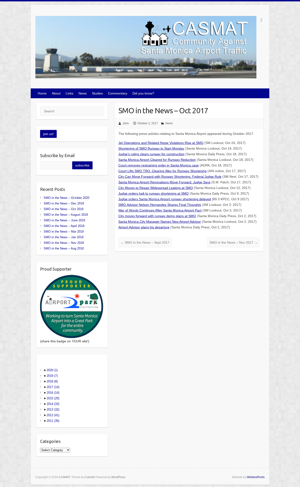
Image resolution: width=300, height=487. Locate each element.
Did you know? (143, 93)
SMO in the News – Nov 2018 (64, 243)
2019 (52, 376)
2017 (53, 387)
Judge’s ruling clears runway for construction (151, 154)
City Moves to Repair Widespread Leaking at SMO (155, 188)
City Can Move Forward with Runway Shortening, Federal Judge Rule (169, 176)
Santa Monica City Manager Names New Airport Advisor (159, 221)
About (56, 93)
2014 (53, 404)
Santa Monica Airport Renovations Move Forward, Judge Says (164, 182)
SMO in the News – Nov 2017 (234, 242)
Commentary (117, 93)
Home (42, 93)
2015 (53, 398)
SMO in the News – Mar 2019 (64, 231)
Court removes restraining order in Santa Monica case (158, 165)
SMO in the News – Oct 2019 (63, 209)
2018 (52, 381)
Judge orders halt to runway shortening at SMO (153, 193)
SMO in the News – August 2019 (66, 214)
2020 (52, 370)
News (83, 93)
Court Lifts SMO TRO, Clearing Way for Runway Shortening (162, 171)
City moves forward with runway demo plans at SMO (157, 216)
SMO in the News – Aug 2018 (64, 248)
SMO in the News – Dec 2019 (64, 203)
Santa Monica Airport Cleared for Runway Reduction (157, 160)
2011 (53, 421)
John (126, 123)
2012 (53, 415)
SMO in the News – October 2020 (66, 198)
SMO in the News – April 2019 (64, 226)
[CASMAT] (145, 48)
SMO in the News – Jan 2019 (63, 237)
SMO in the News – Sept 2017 (144, 242)
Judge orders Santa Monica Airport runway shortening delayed (164, 199)
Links (69, 93)
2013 (53, 409)
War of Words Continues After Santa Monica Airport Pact (160, 210)
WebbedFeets (256, 477)
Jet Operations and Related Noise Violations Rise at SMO (160, 143)
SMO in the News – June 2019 (64, 220)
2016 (53, 392)
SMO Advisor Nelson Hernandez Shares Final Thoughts (159, 205)
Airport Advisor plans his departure (143, 227)
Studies (97, 93)
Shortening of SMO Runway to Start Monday (151, 148)
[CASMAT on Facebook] (261, 20)
